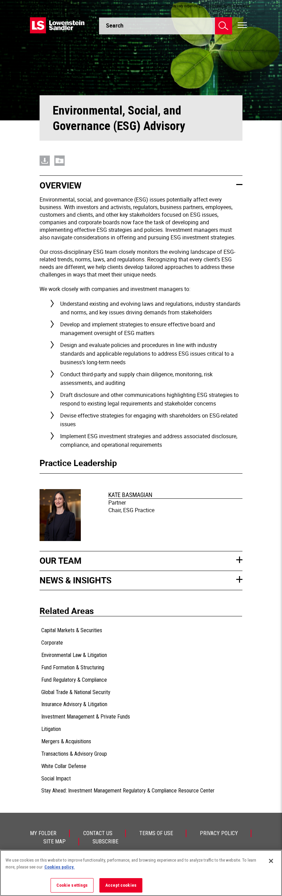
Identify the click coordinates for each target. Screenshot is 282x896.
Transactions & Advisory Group (74, 754)
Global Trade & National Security (75, 692)
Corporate (52, 642)
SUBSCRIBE (105, 841)
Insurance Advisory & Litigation (74, 704)
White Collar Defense (63, 766)
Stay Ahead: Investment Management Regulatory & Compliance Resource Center (128, 790)
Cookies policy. (59, 867)
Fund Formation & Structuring (72, 667)
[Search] (223, 25)
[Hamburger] (242, 25)
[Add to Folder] (59, 160)
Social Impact (56, 778)
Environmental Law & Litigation (74, 655)
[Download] (45, 160)
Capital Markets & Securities (71, 630)
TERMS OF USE (156, 833)
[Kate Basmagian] (61, 516)
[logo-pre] (57, 25)
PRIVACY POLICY (219, 833)
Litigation (51, 729)
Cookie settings (72, 885)
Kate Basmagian (130, 494)
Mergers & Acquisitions (66, 741)
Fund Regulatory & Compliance (74, 680)
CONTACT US (97, 833)
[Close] (271, 860)
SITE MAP (54, 841)
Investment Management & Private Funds (85, 716)
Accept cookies (121, 885)
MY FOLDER (43, 833)
